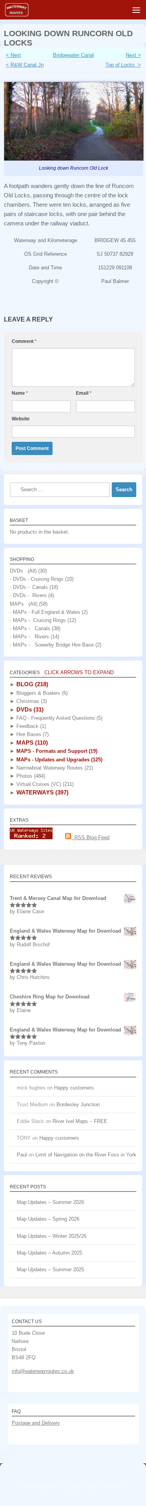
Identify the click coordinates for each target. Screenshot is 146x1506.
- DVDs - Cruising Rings (36, 579)
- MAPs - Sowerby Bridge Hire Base (52, 645)
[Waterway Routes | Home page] (20, 9)
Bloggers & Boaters (41, 693)
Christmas (31, 701)
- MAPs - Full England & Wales (45, 612)
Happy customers (74, 1088)
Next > (133, 55)
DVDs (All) (23, 571)
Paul (22, 1155)
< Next (13, 55)
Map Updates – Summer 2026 (50, 1202)
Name (20, 393)
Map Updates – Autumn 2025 (49, 1253)
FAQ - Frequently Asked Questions (58, 718)
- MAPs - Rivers (29, 637)
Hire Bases (32, 734)
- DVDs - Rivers (28, 595)
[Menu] (136, 9)
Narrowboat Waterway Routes (54, 768)
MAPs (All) (23, 604)
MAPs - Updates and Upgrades (58, 760)
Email (83, 393)
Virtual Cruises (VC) (44, 784)
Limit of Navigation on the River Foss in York (85, 1155)
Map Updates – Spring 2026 (48, 1219)
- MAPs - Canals (30, 628)
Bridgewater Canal (73, 55)
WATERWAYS (42, 792)
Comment (24, 341)
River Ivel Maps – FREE (80, 1121)
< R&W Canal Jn (25, 65)
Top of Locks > (123, 65)
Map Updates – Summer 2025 (50, 1269)
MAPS (31, 742)
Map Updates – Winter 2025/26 (51, 1236)
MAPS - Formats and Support (56, 751)
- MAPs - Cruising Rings (38, 620)
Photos (30, 776)
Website (21, 419)
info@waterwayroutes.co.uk (43, 1371)
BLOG (31, 684)
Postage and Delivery (36, 1423)
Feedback (30, 726)
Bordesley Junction (78, 1104)
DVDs (29, 709)
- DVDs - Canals (29, 587)
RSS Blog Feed (90, 837)
